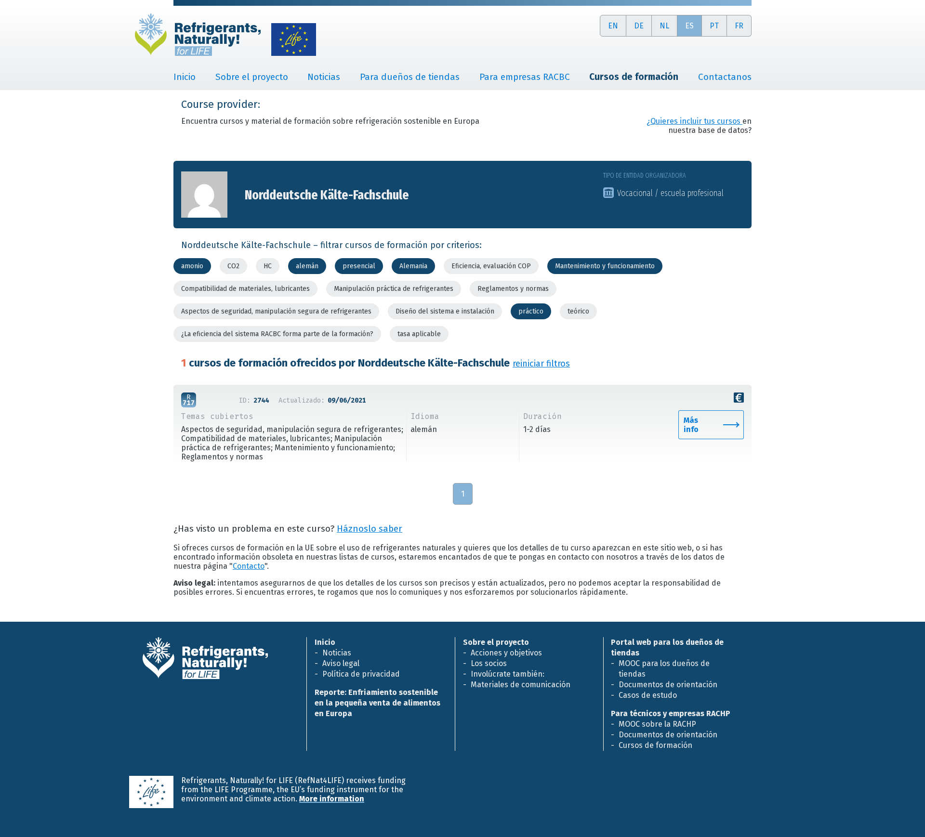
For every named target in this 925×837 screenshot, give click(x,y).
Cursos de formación (655, 745)
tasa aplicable (419, 334)
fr (739, 25)
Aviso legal (340, 663)
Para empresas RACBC (524, 76)
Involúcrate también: (507, 674)
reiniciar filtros (541, 363)
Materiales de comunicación (520, 684)
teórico (578, 311)
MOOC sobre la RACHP (657, 724)
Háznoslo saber (369, 528)
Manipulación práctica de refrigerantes (393, 289)
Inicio (184, 76)
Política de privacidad (361, 674)
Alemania (413, 266)
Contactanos (725, 76)
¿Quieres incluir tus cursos (694, 121)
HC (268, 266)
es (689, 25)
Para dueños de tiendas (410, 76)
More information (331, 798)
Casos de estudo (648, 695)
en (613, 25)
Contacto (248, 566)
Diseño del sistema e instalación (445, 311)
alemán (307, 266)
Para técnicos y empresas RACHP (670, 713)
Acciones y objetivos (506, 652)
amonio (192, 266)
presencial (359, 266)
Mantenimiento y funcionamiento (605, 266)
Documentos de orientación (668, 684)
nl (664, 25)
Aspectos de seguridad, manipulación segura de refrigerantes (276, 311)
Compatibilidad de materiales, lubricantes (245, 289)
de (639, 25)
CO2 (233, 266)
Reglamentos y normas (513, 289)
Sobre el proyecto (251, 76)
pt (714, 25)
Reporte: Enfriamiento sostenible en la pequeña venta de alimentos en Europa (377, 703)
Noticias (323, 76)
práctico (530, 311)
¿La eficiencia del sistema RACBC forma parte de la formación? (277, 334)
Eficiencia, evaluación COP (491, 266)
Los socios (489, 663)
